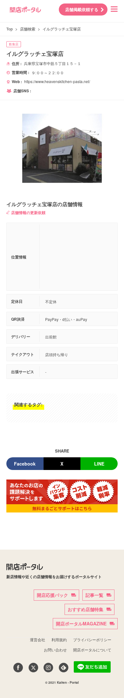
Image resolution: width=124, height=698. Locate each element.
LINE (99, 463)
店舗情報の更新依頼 (28, 212)
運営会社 (37, 639)
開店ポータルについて (92, 649)
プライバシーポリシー (92, 639)
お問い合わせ (55, 649)
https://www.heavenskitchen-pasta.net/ (57, 81)
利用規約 (59, 639)
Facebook (25, 463)
